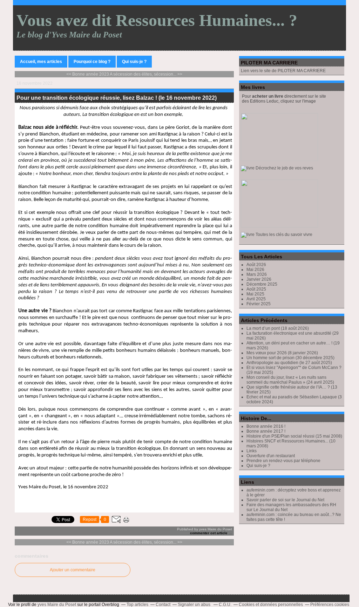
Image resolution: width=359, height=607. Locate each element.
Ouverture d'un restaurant (270, 455)
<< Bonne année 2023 (87, 74)
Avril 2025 (256, 298)
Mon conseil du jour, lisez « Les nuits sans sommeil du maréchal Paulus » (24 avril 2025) (290, 380)
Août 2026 (256, 264)
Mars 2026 (256, 274)
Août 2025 (256, 289)
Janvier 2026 (258, 279)
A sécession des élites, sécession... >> (146, 74)
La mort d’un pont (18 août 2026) (277, 328)
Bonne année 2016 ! (265, 426)
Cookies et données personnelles (271, 604)
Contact (163, 604)
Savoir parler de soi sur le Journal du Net (285, 499)
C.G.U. (225, 604)
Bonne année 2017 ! (265, 431)
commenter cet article (209, 533)
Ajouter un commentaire (72, 569)
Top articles (137, 604)
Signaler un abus (194, 604)
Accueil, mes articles (41, 61)
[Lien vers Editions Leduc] (277, 168)
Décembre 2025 (261, 284)
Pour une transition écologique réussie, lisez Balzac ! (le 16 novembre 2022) (116, 98)
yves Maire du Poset (57, 604)
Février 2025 (258, 303)
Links (251, 450)
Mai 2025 (255, 294)
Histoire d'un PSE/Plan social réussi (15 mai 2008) (294, 436)
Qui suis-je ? (134, 61)
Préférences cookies (329, 604)
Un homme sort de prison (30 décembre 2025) (290, 357)
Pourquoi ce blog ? (92, 61)
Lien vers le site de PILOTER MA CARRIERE (284, 70)
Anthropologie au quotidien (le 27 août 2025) (289, 362)
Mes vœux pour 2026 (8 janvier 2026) (282, 352)
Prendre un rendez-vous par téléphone (283, 460)
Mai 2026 (255, 269)
